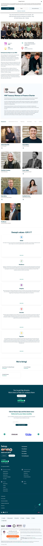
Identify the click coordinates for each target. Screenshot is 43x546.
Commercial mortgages (7, 476)
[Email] (21, 422)
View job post (4, 368)
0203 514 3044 (6, 452)
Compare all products (27, 476)
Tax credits (5, 478)
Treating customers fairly (5, 503)
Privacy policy (3, 498)
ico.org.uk (34, 537)
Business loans (5, 471)
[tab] (4, 122)
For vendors (24, 453)
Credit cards (26, 473)
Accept (7, 8)
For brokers (24, 451)
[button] (41, 1)
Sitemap (25, 483)
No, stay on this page (13, 538)
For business (24, 446)
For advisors (24, 448)
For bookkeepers (25, 455)
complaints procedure (25, 542)
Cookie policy (3, 496)
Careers (4, 485)
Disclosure (2, 505)
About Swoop (5, 483)
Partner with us (5, 489)
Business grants (5, 473)
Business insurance (27, 471)
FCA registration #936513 (5, 466)
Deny (21, 8)
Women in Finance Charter (17, 98)
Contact (4, 487)
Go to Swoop (13, 536)
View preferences (35, 8)
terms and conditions (17, 542)
